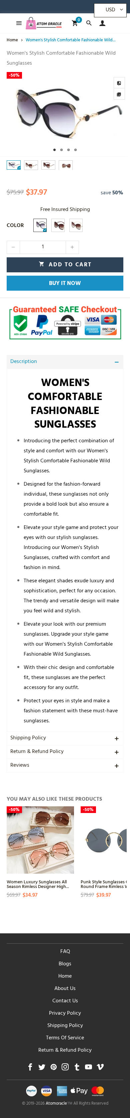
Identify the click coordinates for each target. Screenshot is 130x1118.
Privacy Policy (65, 1014)
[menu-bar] (17, 23)
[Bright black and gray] (40, 225)
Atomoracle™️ (59, 1104)
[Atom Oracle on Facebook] (30, 1068)
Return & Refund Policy (37, 752)
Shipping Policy (28, 738)
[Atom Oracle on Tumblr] (76, 1068)
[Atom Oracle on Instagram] (65, 1068)
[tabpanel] (65, 114)
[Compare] (119, 82)
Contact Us (65, 1001)
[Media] (119, 94)
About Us (65, 989)
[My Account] (101, 23)
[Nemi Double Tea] (76, 225)
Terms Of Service (65, 1038)
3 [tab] (68, 150)
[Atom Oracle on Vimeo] (100, 1068)
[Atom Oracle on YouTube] (88, 1068)
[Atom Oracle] (43, 23)
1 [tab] (54, 150)
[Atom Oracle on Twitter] (41, 1068)
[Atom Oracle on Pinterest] (53, 1068)
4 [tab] (75, 150)
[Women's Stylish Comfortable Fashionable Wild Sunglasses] (65, 114)
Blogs (65, 964)
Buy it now (65, 284)
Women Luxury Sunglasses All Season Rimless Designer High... (38, 884)
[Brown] (58, 225)
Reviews (19, 766)
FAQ (65, 952)
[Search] (89, 23)
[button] (13, 247)
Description (23, 362)
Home (65, 977)
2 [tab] (61, 150)
